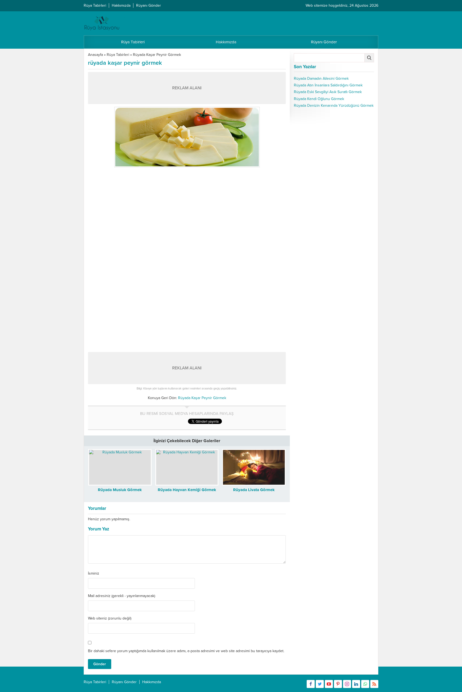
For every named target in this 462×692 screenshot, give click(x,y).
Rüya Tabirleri (118, 54)
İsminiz (93, 573)
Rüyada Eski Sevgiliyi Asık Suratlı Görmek (328, 92)
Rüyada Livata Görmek (254, 489)
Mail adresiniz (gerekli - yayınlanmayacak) (121, 596)
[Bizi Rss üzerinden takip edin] (374, 684)
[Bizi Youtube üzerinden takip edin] (329, 684)
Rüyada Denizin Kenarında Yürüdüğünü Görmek (334, 105)
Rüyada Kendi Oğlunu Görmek (319, 99)
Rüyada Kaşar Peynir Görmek (157, 54)
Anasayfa (95, 54)
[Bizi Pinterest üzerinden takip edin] (338, 684)
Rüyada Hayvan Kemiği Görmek (187, 489)
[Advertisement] (187, 207)
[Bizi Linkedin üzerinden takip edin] (356, 684)
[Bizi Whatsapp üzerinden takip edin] (365, 684)
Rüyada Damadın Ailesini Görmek (321, 78)
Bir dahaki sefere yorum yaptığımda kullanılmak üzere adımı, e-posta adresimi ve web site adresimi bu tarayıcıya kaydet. (186, 651)
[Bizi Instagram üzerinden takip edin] (347, 684)
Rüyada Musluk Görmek (120, 489)
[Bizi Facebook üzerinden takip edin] (311, 684)
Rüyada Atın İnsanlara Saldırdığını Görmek (328, 85)
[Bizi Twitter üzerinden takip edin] (320, 684)
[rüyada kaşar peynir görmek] (187, 137)
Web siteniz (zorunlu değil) (109, 618)
